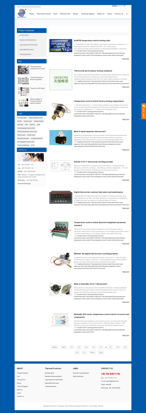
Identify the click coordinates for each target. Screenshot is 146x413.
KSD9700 (98, 53)
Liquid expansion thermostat (28, 45)
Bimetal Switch (24, 35)
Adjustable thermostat (112, 53)
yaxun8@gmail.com (112, 381)
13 (86, 347)
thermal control (106, 81)
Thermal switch (28, 121)
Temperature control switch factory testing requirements (99, 101)
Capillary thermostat (83, 81)
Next (92, 352)
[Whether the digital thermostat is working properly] (60, 260)
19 (125, 347)
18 (118, 347)
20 (77, 352)
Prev (63, 347)
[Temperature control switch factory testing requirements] (60, 111)
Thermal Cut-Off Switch (37, 88)
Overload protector (25, 54)
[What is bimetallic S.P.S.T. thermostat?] (60, 289)
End (101, 352)
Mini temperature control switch (25, 142)
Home (31, 14)
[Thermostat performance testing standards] (60, 80)
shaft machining (78, 376)
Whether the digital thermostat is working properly (96, 254)
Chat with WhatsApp (24, 183)
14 (94, 347)
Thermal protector (92, 51)
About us (100, 14)
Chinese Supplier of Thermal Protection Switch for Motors (36, 101)
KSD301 (92, 53)
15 (101, 347)
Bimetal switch (82, 51)
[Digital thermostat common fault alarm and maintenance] (60, 197)
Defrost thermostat (118, 55)
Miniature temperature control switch (27, 131)
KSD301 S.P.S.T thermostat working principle (93, 162)
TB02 (87, 53)
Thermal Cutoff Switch (23, 145)
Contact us (119, 14)
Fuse (55, 14)
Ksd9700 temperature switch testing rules (92, 40)
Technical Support (88, 14)
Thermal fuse (65, 14)
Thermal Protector (44, 14)
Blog (19, 61)
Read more (125, 59)
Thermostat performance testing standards (93, 71)
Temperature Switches (36, 138)
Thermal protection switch (35, 118)
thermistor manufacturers (81, 373)
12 (79, 347)
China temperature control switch (101, 55)
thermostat (82, 53)
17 (110, 347)
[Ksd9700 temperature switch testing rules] (60, 45)
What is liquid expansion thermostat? (90, 131)
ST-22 (32, 145)
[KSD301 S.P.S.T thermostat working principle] (60, 166)
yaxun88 (108, 384)
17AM (103, 53)
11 (72, 347)
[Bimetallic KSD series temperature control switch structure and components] (60, 319)
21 (84, 352)
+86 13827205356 (114, 388)
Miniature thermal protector (28, 40)
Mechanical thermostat (109, 83)
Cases (109, 14)
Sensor (75, 14)
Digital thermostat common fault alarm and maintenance (98, 192)
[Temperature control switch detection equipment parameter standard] (60, 230)
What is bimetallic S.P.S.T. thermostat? (90, 284)
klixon (92, 116)
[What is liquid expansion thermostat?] (60, 137)
